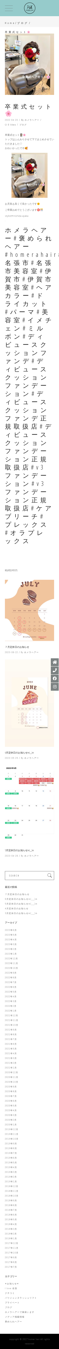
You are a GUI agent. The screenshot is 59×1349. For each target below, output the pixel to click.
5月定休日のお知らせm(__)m (19, 850)
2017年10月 (12, 1252)
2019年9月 (11, 1143)
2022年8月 (11, 977)
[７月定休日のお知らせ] (29, 610)
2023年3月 (11, 944)
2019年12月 (11, 1129)
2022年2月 (11, 1006)
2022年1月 (11, 1010)
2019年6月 (11, 1157)
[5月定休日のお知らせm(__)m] (29, 804)
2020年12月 (11, 1072)
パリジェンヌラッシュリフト (21, 1297)
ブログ (22, 23)
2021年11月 (11, 1020)
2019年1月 (11, 1181)
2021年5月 (11, 1048)
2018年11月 (12, 1191)
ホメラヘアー (32, 120)
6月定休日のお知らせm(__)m (19, 752)
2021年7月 (11, 1039)
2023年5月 (11, 934)
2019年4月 (11, 1167)
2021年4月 (11, 1053)
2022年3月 (11, 1001)
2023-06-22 (11, 652)
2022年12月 (11, 958)
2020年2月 (11, 1119)
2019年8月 (11, 1148)
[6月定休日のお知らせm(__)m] (29, 703)
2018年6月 (11, 1214)
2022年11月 (11, 963)
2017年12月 (11, 1243)
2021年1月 (11, 1067)
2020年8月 (11, 1091)
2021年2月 (11, 1063)
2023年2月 (11, 949)
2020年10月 (11, 1082)
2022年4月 (11, 996)
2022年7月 (11, 982)
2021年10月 (11, 1025)
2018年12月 (11, 1186)
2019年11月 (12, 1134)
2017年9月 (11, 1257)
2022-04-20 (11, 120)
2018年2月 (11, 1233)
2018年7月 (11, 1210)
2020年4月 (11, 1110)
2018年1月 (11, 1238)
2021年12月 (11, 1015)
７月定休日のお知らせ (17, 646)
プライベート (12, 1302)
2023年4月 (11, 939)
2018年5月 (11, 1219)
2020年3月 (11, 1115)
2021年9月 (11, 1029)
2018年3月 (11, 1229)
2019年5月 (11, 1162)
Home (10, 23)
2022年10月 (11, 968)
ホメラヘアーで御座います (19, 1312)
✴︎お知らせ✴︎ (12, 1283)
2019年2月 (11, 1176)
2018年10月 (12, 1195)
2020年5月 (11, 1105)
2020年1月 (11, 1124)
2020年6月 (11, 1101)
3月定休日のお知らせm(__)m (21, 913)
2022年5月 (11, 991)
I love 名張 (11, 1288)
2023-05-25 (11, 758)
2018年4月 (11, 1224)
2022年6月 (11, 987)
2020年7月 (11, 1096)
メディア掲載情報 (15, 1316)
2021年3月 (11, 1058)
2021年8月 (11, 1034)
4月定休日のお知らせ (17, 908)
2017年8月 (11, 1262)
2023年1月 (11, 953)
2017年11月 (12, 1248)
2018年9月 (11, 1200)
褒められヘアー (13, 1321)
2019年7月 (11, 1153)
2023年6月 (11, 930)
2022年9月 (11, 972)
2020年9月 (11, 1086)
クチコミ (10, 1293)
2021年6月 (11, 1044)
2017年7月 (11, 1267)
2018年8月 (11, 1205)
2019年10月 (12, 1138)
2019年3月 (11, 1172)
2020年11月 (11, 1077)
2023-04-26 (11, 855)
